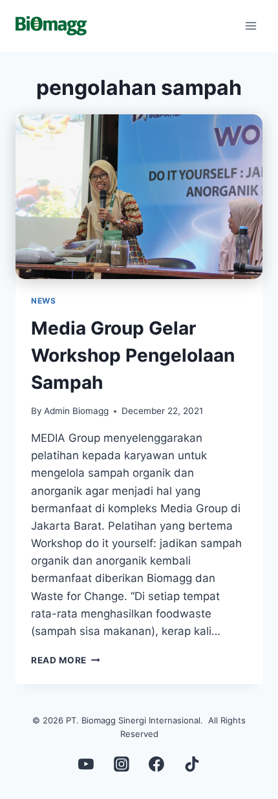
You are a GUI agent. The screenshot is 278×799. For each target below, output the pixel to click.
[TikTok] (192, 764)
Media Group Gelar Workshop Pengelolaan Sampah (133, 355)
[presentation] (139, 196)
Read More (65, 660)
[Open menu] (250, 26)
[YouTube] (86, 764)
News (43, 301)
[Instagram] (121, 764)
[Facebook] (157, 764)
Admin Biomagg (76, 411)
